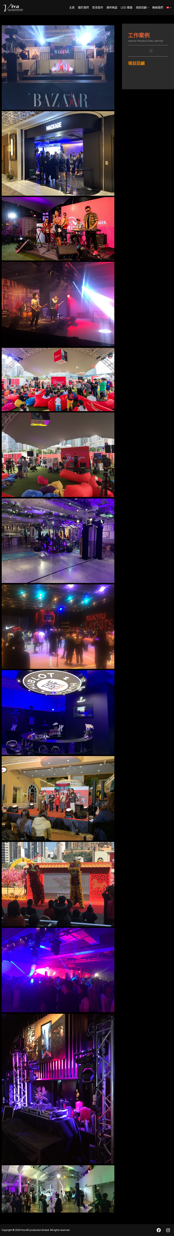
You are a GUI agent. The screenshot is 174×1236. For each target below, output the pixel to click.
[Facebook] (158, 1230)
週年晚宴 (112, 7)
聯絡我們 (157, 7)
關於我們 (83, 7)
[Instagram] (168, 1230)
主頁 (72, 7)
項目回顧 (136, 63)
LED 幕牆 (126, 7)
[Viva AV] (13, 7)
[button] (151, 51)
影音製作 (97, 7)
